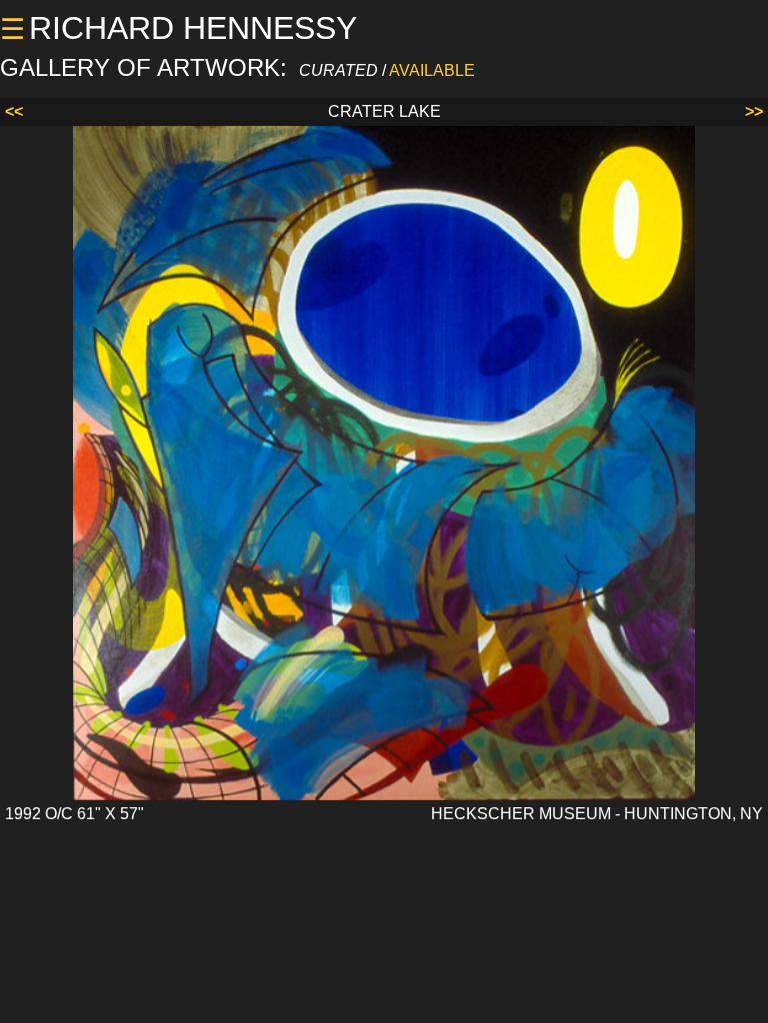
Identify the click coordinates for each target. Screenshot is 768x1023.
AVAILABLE (432, 70)
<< (14, 111)
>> (754, 111)
